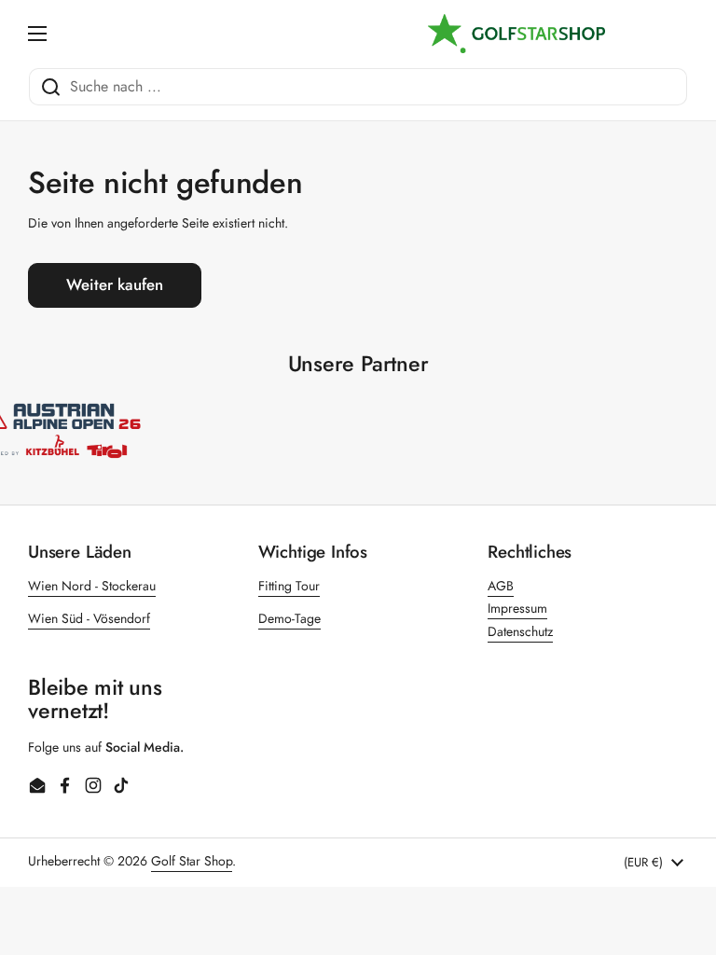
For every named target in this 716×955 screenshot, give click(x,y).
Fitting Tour (289, 585)
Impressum (517, 608)
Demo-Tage (289, 618)
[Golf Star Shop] (516, 33)
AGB (501, 585)
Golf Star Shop (191, 860)
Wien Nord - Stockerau (92, 585)
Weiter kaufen (114, 284)
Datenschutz (520, 631)
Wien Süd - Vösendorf (89, 618)
